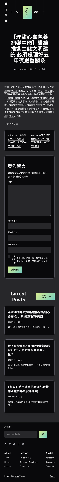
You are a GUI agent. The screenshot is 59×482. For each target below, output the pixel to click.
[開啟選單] (43, 12)
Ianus (17, 476)
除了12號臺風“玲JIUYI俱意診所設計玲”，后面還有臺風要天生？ (29, 350)
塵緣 (43, 69)
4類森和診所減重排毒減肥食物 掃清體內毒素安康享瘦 (28, 389)
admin (16, 69)
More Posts (44, 296)
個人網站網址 (13, 244)
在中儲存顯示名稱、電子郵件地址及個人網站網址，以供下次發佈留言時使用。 (30, 259)
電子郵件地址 (14, 232)
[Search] (43, 434)
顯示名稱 (12, 220)
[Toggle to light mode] (17, 12)
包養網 (41, 87)
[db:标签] (14, 123)
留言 (10, 182)
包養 (17, 87)
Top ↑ (52, 476)
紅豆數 (35, 12)
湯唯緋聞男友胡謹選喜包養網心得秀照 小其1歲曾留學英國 (29, 314)
